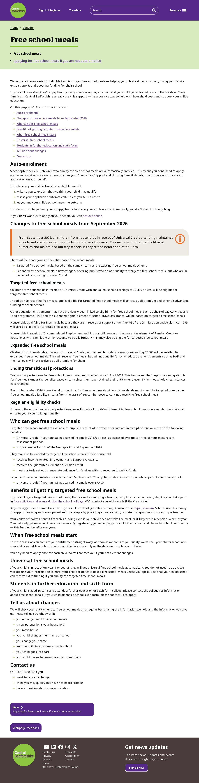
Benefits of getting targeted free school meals (47, 129)
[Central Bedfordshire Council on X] (74, 748)
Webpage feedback (26, 728)
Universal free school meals (35, 140)
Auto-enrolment (27, 113)
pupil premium (144, 508)
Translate (75, 10)
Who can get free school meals (37, 123)
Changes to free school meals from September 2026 (51, 118)
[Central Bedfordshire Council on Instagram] (67, 748)
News (46, 763)
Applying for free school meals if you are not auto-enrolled (57, 61)
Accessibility (72, 755)
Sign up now (136, 767)
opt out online (92, 216)
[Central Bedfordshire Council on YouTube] (46, 748)
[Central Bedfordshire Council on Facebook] (60, 748)
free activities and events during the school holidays (49, 501)
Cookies (47, 759)
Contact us (23, 156)
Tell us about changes (31, 151)
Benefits (28, 27)
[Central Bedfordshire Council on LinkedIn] (53, 748)
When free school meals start (36, 134)
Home (14, 27)
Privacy (47, 755)
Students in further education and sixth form (47, 145)
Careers (69, 759)
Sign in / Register (49, 10)
